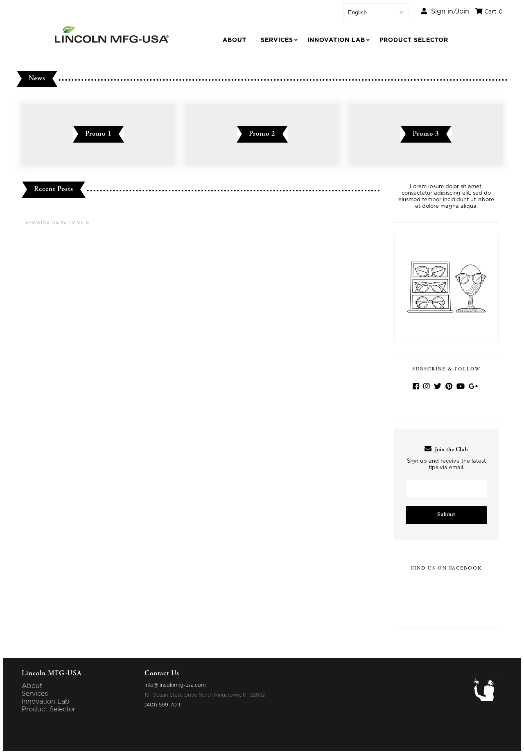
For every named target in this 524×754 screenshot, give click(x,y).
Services (277, 40)
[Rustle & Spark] (487, 699)
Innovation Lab (336, 40)
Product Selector (413, 40)
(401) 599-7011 (162, 704)
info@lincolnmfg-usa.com (175, 685)
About (234, 40)
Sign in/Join (448, 11)
